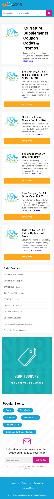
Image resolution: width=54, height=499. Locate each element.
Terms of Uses (28, 488)
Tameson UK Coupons (13, 305)
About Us (15, 483)
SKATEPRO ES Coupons (13, 281)
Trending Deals (12, 425)
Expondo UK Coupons (12, 318)
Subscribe (41, 460)
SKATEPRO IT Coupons (13, 275)
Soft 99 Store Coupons (13, 312)
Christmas (10, 417)
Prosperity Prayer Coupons (15, 330)
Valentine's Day (30, 417)
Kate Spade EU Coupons (14, 293)
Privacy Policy (39, 483)
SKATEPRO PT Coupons (13, 287)
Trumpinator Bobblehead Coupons (18, 324)
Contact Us (26, 483)
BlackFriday (25, 410)
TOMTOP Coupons (11, 299)
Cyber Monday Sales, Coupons (20, 432)
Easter (8, 410)
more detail (38, 134)
